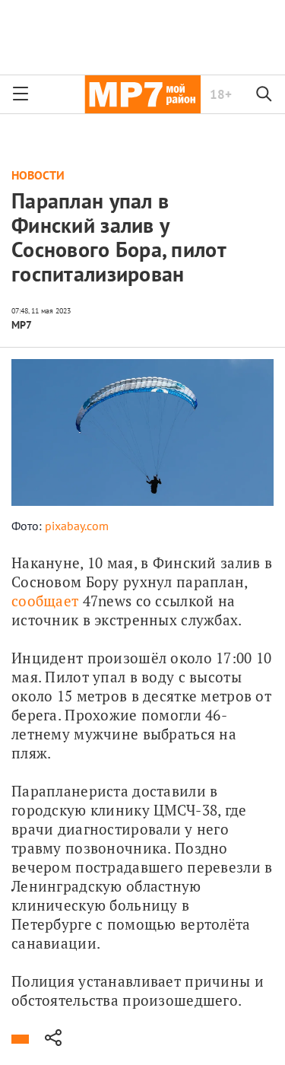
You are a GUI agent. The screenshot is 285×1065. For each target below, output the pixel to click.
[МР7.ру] (142, 94)
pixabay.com (77, 525)
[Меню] (20, 94)
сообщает (44, 600)
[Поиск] (264, 94)
